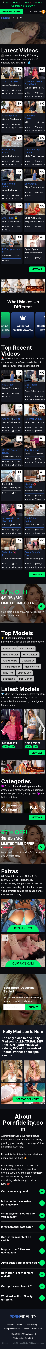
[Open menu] (41, 18)
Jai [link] (26, 122)
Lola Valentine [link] (31, 558)
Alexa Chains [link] (8, 422)
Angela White (10, 660)
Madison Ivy (27, 660)
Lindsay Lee (24, 672)
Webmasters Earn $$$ (23, 1338)
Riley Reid (8, 672)
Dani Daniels (25, 678)
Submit (33, 1007)
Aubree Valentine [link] (10, 558)
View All (37, 269)
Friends (26, 1329)
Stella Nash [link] (30, 156)
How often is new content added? (17, 1274)
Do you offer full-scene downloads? (15, 1251)
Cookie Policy (31, 1324)
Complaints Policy (12, 1329)
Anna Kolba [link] (8, 156)
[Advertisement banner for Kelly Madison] (23, 285)
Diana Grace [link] (31, 187)
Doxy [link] (27, 453)
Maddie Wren (32, 666)
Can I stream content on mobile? (16, 1239)
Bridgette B (9, 678)
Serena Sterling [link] (10, 119)
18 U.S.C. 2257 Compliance (22, 1334)
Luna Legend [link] (31, 87)
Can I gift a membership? (16, 1286)
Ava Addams (27, 648)
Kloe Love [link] (7, 255)
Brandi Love (9, 648)
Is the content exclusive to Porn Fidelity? (17, 1203)
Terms (19, 1324)
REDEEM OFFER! (11, 11)
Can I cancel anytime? (14, 1191)
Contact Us (37, 1329)
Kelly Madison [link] (31, 221)
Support (10, 1324)
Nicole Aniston (11, 654)
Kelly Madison (30, 654)
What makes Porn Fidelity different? (17, 1298)
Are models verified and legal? (20, 1262)
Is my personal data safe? (17, 1226)
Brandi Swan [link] (8, 221)
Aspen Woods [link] (9, 85)
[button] (43, 730)
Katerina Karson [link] (33, 490)
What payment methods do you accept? (18, 1215)
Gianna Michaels (11, 666)
